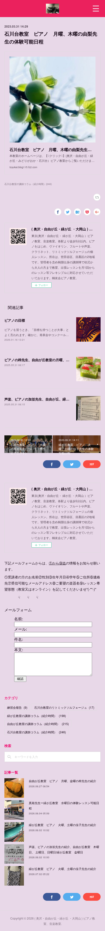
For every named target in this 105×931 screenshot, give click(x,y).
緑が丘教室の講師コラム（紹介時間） (36, 716)
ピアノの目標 (14, 320)
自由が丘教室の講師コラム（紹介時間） (38, 724)
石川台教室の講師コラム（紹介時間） (36, 732)
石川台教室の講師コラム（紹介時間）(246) (28, 184)
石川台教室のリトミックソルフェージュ (64, 707)
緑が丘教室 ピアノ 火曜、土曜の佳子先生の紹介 (62, 825)
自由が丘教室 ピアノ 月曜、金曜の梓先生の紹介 (62, 781)
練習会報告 (17, 707)
